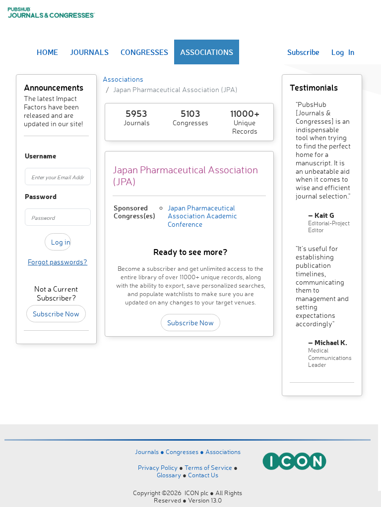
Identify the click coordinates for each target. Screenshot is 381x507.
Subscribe (303, 52)
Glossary (169, 475)
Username (29, 156)
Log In (342, 52)
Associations (123, 79)
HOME (47, 52)
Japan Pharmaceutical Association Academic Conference (202, 216)
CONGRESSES (144, 52)
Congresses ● (185, 452)
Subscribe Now (56, 313)
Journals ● (150, 452)
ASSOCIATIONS (206, 52)
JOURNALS (89, 52)
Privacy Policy (158, 467)
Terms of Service (208, 467)
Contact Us (203, 475)
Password (29, 197)
